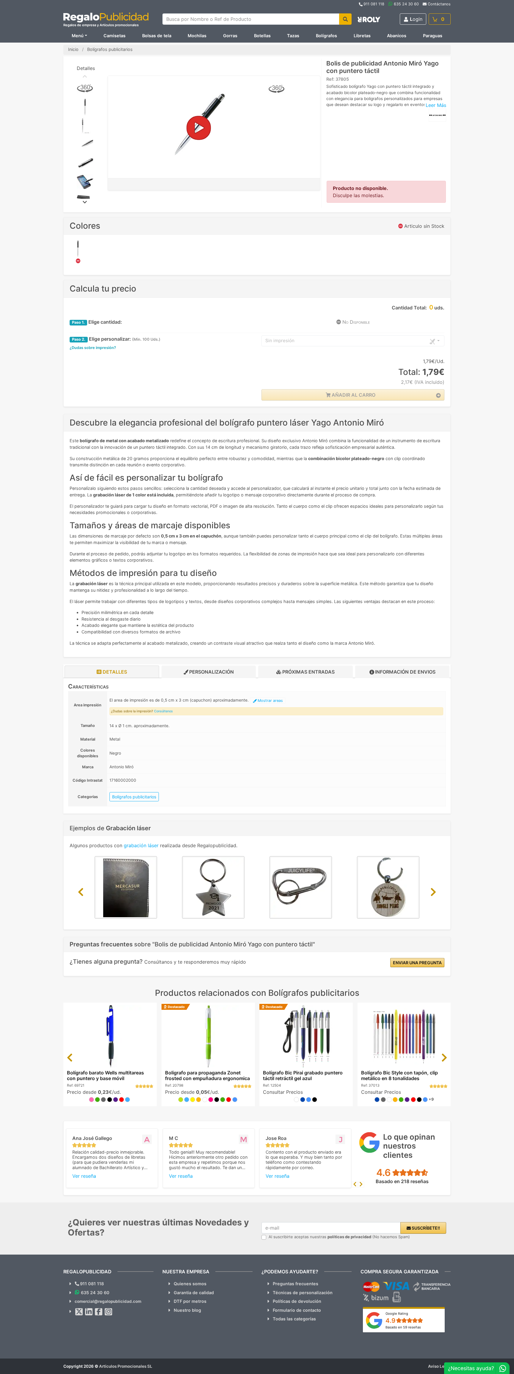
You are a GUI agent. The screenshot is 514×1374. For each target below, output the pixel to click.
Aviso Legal (439, 1366)
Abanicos (396, 35)
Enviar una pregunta (417, 962)
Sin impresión (279, 340)
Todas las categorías (294, 1318)
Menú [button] (78, 35)
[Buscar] (345, 19)
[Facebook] (99, 1311)
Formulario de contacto (297, 1310)
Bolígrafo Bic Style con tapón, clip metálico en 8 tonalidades (399, 1075)
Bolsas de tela (156, 35)
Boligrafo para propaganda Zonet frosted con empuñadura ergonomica (207, 1075)
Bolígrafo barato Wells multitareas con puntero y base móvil (105, 1075)
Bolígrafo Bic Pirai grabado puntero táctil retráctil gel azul (303, 1075)
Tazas (293, 35)
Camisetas (115, 35)
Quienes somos (190, 1283)
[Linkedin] (89, 1311)
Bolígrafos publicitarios (134, 796)
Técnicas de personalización (303, 1292)
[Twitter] (79, 1311)
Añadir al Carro (352, 395)
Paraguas (432, 35)
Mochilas (197, 35)
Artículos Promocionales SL (125, 1366)
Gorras (230, 35)
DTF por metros (190, 1301)
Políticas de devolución (297, 1301)
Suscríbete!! (425, 1227)
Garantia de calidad (194, 1292)
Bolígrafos (326, 35)
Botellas (262, 35)
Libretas (362, 35)
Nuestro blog (187, 1310)
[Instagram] (108, 1311)
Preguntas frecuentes (295, 1283)
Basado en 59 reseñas (403, 1327)
